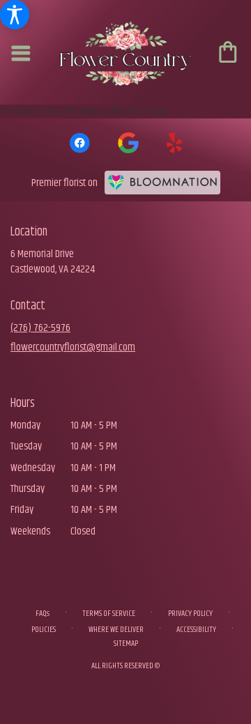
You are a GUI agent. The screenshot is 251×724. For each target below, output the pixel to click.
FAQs (43, 613)
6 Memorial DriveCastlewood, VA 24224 (52, 261)
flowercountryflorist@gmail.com (72, 347)
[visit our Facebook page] (79, 142)
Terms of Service (108, 613)
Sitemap (126, 643)
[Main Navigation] (21, 55)
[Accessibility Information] (14, 14)
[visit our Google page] (128, 142)
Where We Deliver (116, 630)
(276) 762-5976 (40, 328)
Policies (43, 630)
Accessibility (196, 630)
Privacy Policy (190, 613)
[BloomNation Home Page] (162, 182)
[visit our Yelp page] (175, 142)
